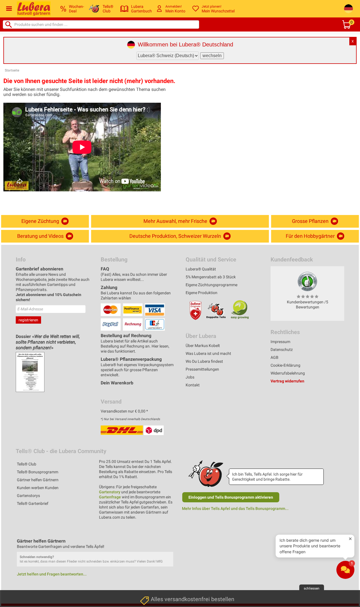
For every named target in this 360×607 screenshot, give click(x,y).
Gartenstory (109, 492)
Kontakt (193, 385)
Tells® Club (26, 464)
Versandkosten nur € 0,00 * (124, 411)
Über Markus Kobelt (203, 345)
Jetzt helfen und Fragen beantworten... (52, 574)
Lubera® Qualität (201, 269)
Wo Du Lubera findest (204, 361)
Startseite (12, 70)
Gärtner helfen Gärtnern (37, 480)
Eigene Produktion (201, 292)
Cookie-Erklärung (285, 365)
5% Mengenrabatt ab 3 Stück (211, 277)
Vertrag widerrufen (287, 381)
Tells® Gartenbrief (32, 503)
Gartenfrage (110, 497)
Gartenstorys (28, 495)
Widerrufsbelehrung (288, 373)
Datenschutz (282, 349)
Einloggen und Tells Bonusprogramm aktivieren (230, 497)
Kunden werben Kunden (37, 487)
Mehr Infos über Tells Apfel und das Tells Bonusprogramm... (235, 508)
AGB (274, 357)
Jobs (190, 377)
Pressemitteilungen (202, 369)
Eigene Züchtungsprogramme (211, 285)
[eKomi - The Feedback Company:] (307, 281)
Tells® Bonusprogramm (37, 472)
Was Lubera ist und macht (208, 353)
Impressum (280, 341)
